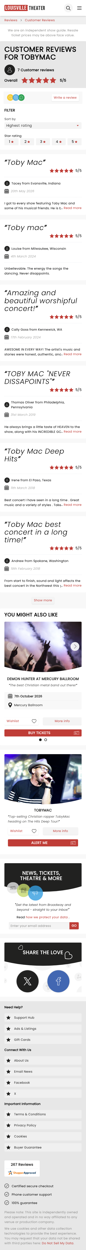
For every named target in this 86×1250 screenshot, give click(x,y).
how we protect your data (47, 917)
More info (62, 721)
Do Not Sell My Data (57, 1243)
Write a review (65, 97)
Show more (43, 600)
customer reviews (40, 20)
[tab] (40, 739)
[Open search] (68, 8)
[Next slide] (75, 646)
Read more (73, 208)
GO (74, 925)
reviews (10, 20)
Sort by (10, 119)
